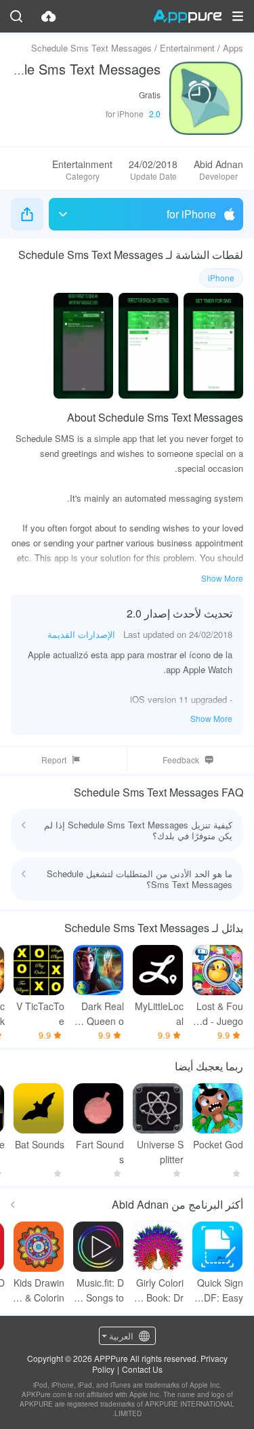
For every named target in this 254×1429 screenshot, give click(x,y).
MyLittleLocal (159, 1013)
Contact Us (142, 1369)
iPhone (221, 277)
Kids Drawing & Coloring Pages (39, 1290)
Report (53, 759)
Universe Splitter (160, 1152)
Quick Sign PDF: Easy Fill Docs (220, 1290)
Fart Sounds (100, 1152)
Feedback (181, 759)
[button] (237, 16)
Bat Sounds (39, 1144)
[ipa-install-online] (49, 16)
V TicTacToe (40, 1013)
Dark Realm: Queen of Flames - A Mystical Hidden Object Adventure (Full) (98, 1013)
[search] (16, 16)
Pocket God (218, 1144)
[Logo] (187, 16)
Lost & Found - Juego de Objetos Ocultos (219, 1013)
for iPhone (191, 214)
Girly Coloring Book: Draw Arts (158, 1290)
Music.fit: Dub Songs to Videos (98, 1290)
